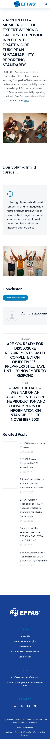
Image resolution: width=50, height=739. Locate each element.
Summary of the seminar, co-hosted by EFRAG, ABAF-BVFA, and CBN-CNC (32, 534)
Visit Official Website (15, 297)
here (26, 100)
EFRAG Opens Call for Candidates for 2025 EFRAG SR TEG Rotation (33, 556)
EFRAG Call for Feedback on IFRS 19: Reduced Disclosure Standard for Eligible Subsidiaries (32, 508)
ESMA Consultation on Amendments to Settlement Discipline (32, 483)
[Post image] (10, 447)
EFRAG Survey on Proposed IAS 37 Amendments (29, 463)
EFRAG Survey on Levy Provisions (32, 444)
